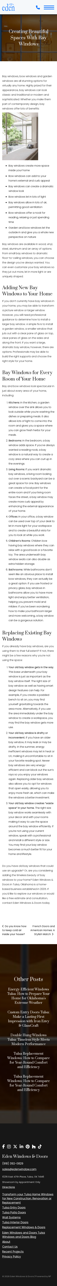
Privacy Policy (11, 1256)
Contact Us (10, 1247)
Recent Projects (13, 1252)
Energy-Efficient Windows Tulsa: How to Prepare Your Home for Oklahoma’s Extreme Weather (28, 996)
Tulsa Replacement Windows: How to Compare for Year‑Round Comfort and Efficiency (28, 1060)
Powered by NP (43, 1276)
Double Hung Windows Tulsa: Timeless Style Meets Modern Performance (28, 1039)
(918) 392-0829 (12, 1163)
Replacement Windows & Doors (23, 1227)
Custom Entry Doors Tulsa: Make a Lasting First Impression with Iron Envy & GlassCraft (29, 1019)
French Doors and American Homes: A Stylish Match (42, 930)
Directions (8, 1187)
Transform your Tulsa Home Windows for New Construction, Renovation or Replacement (27, 1198)
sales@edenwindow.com (19, 1169)
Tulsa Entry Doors (13, 1207)
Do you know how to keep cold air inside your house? (14, 930)
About (6, 1242)
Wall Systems (11, 1217)
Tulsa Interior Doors (15, 1222)
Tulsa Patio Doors (14, 1212)
